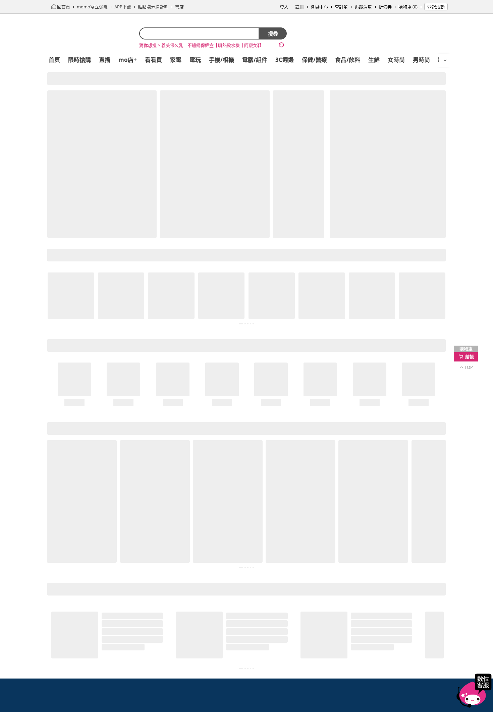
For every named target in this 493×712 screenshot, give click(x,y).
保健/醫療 (314, 60)
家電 (175, 60)
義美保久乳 (172, 45)
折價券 (385, 7)
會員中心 (319, 7)
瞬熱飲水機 (229, 45)
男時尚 (421, 60)
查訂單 (341, 7)
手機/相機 (221, 60)
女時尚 (396, 60)
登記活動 (436, 7)
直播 (104, 60)
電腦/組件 (254, 60)
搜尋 (273, 33)
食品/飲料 (347, 60)
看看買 (153, 60)
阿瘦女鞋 (253, 45)
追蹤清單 (363, 7)
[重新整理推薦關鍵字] (281, 45)
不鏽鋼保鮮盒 (200, 45)
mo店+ (127, 60)
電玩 (195, 60)
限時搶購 (79, 60)
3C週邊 (284, 60)
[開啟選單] (445, 60)
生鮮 (374, 60)
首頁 (54, 60)
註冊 (299, 7)
